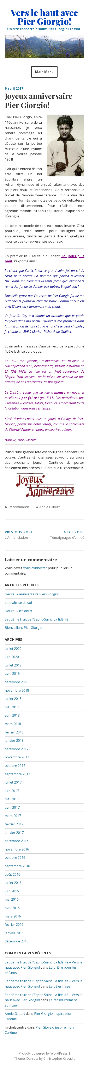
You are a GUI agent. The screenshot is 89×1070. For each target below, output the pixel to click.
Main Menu (44, 71)
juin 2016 (12, 891)
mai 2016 (12, 899)
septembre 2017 (17, 774)
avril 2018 (12, 715)
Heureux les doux (18, 611)
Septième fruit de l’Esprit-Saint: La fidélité (36, 619)
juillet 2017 (13, 782)
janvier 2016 (14, 933)
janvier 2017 (14, 832)
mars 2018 (13, 724)
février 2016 (14, 924)
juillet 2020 (13, 648)
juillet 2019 (13, 665)
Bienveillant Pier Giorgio (23, 627)
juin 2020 (12, 657)
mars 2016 (13, 916)
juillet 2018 (13, 698)
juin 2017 (12, 790)
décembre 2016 (16, 841)
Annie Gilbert (49, 507)
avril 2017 (12, 807)
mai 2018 (12, 707)
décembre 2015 (16, 941)
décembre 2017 (16, 749)
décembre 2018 (16, 682)
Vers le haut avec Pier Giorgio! (44, 17)
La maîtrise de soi (18, 602)
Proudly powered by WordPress (43, 1053)
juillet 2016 (13, 882)
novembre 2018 (17, 690)
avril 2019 (12, 673)
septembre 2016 (17, 866)
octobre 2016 (15, 857)
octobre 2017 (15, 765)
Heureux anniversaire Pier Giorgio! (32, 594)
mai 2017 (12, 799)
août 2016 (12, 874)
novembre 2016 (17, 849)
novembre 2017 (17, 757)
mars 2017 (13, 815)
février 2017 (14, 824)
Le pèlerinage (59, 986)
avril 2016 (12, 908)
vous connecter (35, 568)
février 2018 (14, 732)
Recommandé (19, 507)
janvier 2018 (14, 740)
